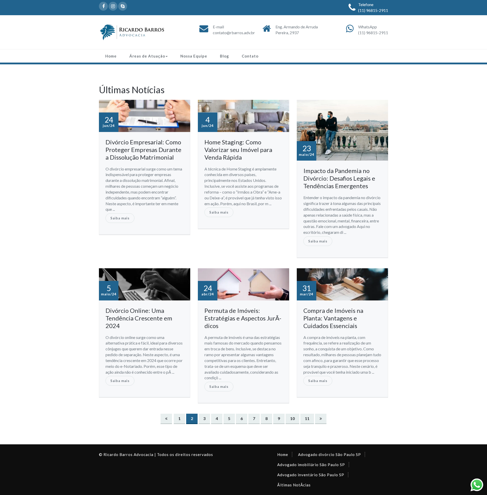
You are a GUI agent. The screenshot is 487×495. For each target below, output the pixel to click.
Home (111, 56)
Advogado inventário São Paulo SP (310, 474)
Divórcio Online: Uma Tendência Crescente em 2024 (139, 318)
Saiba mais (120, 218)
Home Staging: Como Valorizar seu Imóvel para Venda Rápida (238, 149)
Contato (250, 56)
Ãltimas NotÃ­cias (294, 485)
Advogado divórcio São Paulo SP (329, 454)
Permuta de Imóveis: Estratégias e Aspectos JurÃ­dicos (242, 318)
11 (307, 418)
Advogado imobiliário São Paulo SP (311, 464)
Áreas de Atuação (147, 56)
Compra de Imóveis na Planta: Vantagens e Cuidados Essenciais (333, 318)
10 (292, 418)
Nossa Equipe (193, 56)
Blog (224, 56)
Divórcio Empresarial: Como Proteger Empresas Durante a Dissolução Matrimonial (143, 149)
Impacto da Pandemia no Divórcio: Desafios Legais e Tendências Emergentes (339, 178)
